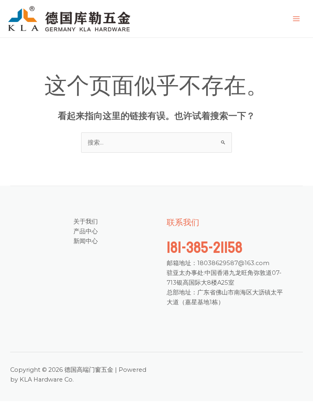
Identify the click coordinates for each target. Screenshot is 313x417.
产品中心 (85, 231)
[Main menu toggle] (296, 18)
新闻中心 (85, 241)
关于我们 (85, 221)
